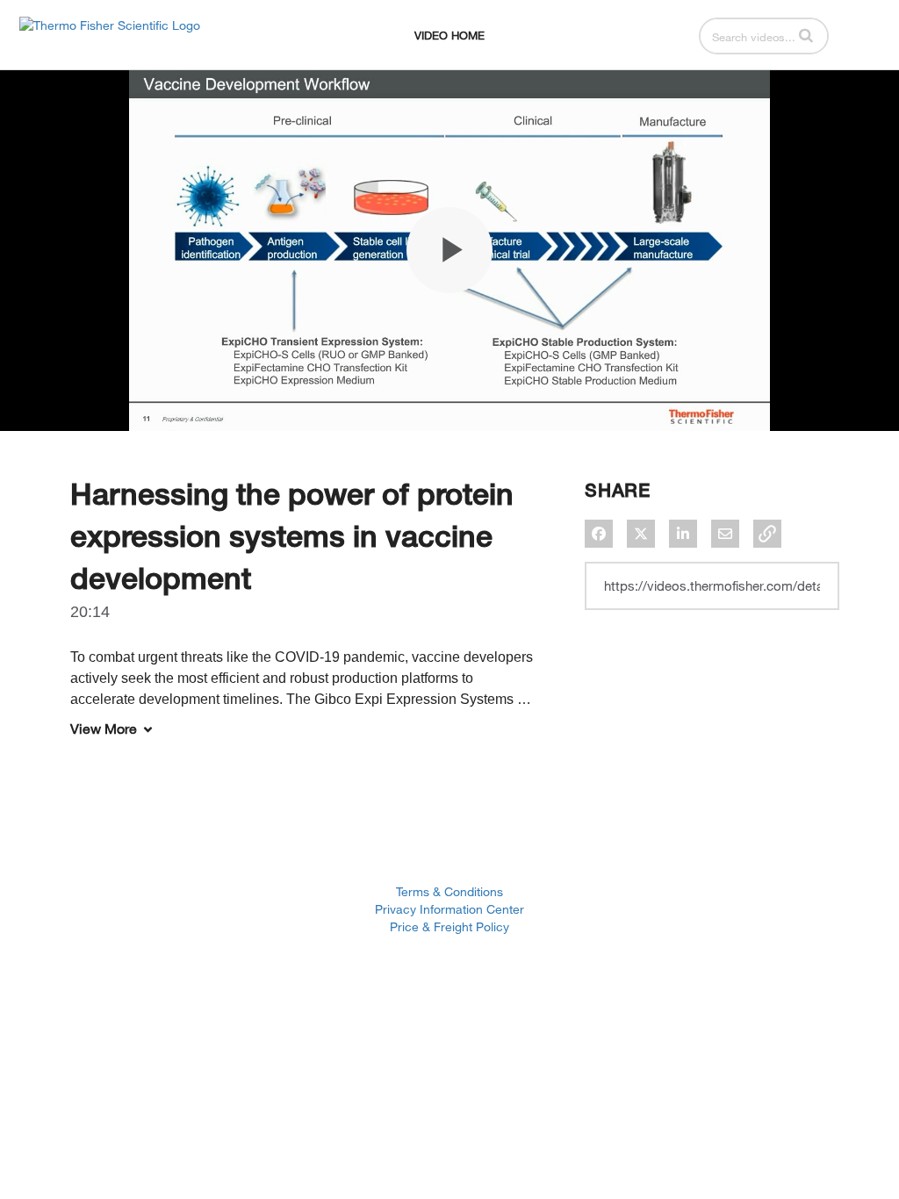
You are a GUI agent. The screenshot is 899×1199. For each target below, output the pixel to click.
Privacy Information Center (449, 908)
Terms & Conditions (449, 891)
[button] (806, 35)
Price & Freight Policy (449, 926)
